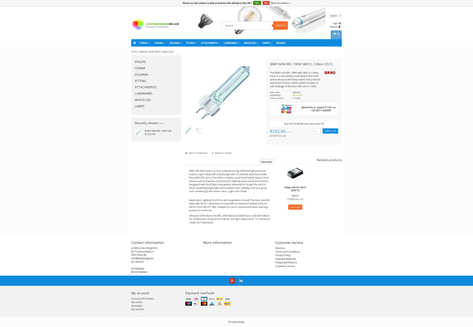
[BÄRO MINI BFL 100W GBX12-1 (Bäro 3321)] (138, 132)
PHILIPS (144, 43)
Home (134, 51)
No (266, 3)
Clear (161, 123)
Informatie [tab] (266, 162)
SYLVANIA (174, 43)
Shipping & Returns (286, 262)
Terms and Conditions (287, 251)
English (333, 15)
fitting (190, 43)
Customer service (285, 266)
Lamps (266, 43)
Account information (142, 298)
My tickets (136, 305)
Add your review (223, 152)
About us (280, 248)
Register (334, 26)
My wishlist (137, 309)
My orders (137, 302)
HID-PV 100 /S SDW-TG (295, 189)
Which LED (250, 43)
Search (280, 25)
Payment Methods (285, 258)
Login (335, 23)
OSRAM (158, 43)
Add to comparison (197, 152)
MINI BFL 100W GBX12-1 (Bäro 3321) (156, 51)
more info (295, 207)
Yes (257, 3)
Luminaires (231, 43)
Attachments (209, 43)
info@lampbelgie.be (142, 258)
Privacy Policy (283, 255)
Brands (281, 43)
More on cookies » (280, 3)
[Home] (134, 43)
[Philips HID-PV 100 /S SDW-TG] (295, 173)
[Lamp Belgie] (155, 25)
